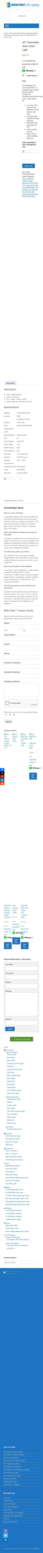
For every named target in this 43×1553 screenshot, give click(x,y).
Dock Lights (11, 1057)
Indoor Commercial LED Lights (30, 182)
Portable (8, 1208)
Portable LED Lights (10, 1481)
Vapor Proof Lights (13, 1093)
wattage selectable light (30, 194)
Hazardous (9, 1148)
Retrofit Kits (11, 1081)
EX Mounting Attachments (14, 1160)
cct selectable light (28, 187)
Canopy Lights (12, 1054)
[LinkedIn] (2, 780)
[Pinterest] (2, 776)
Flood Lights (11, 1108)
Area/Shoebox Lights (14, 1099)
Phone (7, 653)
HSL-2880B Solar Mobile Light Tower (18, 1201)
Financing (6, 1498)
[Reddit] (2, 783)
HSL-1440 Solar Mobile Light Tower (17, 1198)
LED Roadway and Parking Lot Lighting (16, 1470)
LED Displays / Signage (11, 1484)
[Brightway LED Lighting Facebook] (5, 1531)
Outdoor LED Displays (13, 1237)
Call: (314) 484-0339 (10, 1522)
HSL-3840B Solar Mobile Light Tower (18, 1204)
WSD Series (31, 196)
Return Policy (7, 1510)
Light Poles (9, 1127)
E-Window (10, 1066)
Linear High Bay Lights (14, 1069)
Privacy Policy (8, 1501)
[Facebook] (2, 769)
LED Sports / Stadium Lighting (13, 1455)
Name (7, 623)
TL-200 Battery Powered (13, 1210)
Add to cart (28, 166)
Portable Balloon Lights (13, 1219)
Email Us (6, 1519)
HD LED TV (11, 1248)
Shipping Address (12, 681)
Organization (10, 635)
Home (6, 33)
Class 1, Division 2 (12, 1154)
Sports (8, 1223)
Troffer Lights (11, 1087)
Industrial (9, 1133)
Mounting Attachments (14, 1129)
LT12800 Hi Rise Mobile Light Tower (17, 1195)
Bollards (9, 1102)
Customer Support (9, 1504)
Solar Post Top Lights (13, 1180)
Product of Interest (12, 663)
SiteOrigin (36, 1548)
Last (24, 630)
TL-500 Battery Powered (13, 1216)
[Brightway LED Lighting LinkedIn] (5, 1540)
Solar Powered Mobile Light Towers (17, 1177)
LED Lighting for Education (12, 1466)
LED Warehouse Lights (11, 1472)
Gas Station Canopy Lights (16, 1111)
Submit (8, 722)
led (30, 190)
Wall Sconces (11, 1123)
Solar (7, 1163)
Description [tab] (11, 383)
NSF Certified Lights (13, 1075)
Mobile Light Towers (12, 1228)
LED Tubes (10, 1072)
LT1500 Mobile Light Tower (14, 1189)
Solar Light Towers (12, 1174)
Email (7, 644)
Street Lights (11, 1117)
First (5, 630)
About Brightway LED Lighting (13, 1513)
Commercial (10, 1050)
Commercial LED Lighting (17, 33)
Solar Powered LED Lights (12, 1475)
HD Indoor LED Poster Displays (17, 1245)
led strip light (30, 192)
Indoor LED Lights (11, 1052)
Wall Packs (10, 1120)
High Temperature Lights (14, 1157)
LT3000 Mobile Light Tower (14, 1192)
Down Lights (11, 1060)
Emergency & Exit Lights (15, 1063)
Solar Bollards (10, 1172)
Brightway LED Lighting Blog (12, 1516)
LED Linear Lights (17, 35)
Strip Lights (11, 1084)
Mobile (8, 1187)
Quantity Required (12, 672)
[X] (2, 773)
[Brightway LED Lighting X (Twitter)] (5, 1535)
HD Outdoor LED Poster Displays (18, 1239)
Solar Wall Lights (11, 1183)
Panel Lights (11, 1078)
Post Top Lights (12, 1114)
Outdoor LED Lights (12, 1097)
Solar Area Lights (11, 1168)
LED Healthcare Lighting (11, 1464)
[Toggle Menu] (7, 26)
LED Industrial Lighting (10, 1458)
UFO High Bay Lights (14, 1090)
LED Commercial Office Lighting (14, 1461)
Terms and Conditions (10, 1507)
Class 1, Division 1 (12, 1151)
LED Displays (10, 1235)
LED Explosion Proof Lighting (13, 1452)
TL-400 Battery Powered (13, 1213)
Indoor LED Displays (12, 1243)
